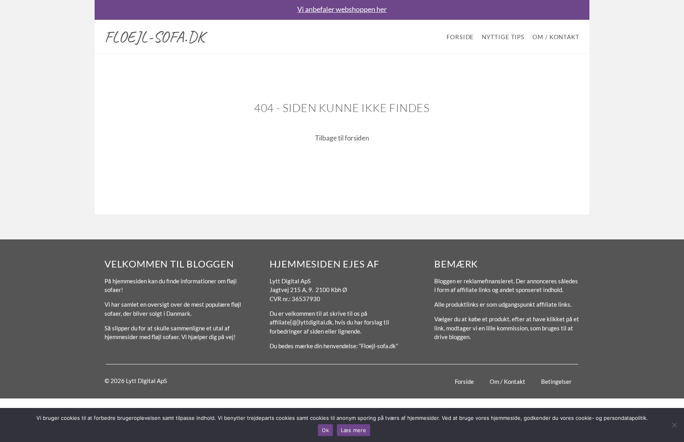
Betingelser (556, 381)
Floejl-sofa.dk (154, 37)
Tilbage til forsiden (342, 138)
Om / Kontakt (556, 36)
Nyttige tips (503, 36)
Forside (460, 36)
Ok (325, 430)
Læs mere (353, 430)
